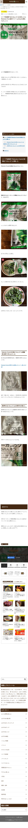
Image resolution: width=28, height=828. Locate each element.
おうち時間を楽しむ (6, 714)
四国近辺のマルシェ (6, 767)
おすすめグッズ (5, 727)
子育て (3, 776)
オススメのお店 (5, 749)
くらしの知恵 (4, 740)
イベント (3, 745)
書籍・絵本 (4, 785)
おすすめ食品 (4, 736)
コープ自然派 (4, 11)
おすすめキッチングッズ (7, 723)
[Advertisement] (14, 55)
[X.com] (18, 558)
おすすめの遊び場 (5, 718)
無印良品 (3, 794)
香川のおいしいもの (6, 798)
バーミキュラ (4, 758)
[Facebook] (11, 558)
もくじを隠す (11, 134)
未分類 (3, 790)
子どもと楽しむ (5, 772)
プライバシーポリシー (10, 817)
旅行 (2, 781)
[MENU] (1, 1)
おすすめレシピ (5, 731)
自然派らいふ (11, 819)
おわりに (6, 150)
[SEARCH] (26, 1)
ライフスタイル (5, 763)
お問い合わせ (19, 817)
